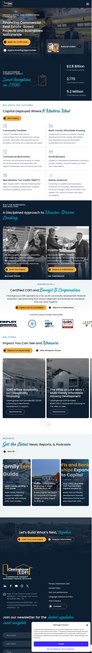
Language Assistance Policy (61, 596)
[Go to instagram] (22, 586)
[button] (87, 625)
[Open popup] (79, 46)
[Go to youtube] (16, 586)
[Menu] (87, 4)
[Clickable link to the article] (24, 388)
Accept (61, 644)
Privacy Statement (68, 649)
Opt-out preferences (54, 649)
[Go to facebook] (10, 586)
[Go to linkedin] (5, 586)
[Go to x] (27, 586)
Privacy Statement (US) (59, 583)
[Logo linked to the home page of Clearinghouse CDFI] (8, 4)
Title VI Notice (55, 601)
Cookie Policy (54, 588)
